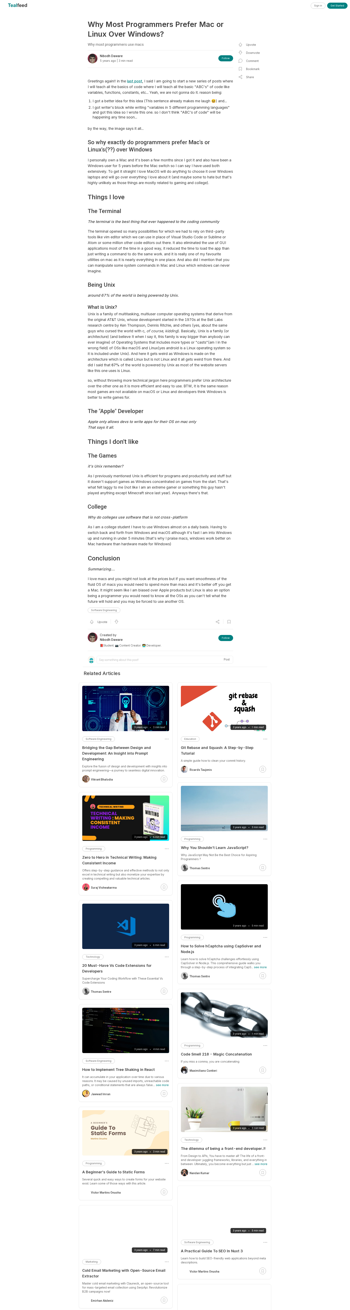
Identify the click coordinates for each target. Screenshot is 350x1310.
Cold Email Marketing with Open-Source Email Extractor (123, 1273)
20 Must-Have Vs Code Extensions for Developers (117, 968)
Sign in (318, 5)
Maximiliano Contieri (203, 1070)
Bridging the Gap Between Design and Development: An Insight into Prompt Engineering (116, 753)
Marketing (92, 1261)
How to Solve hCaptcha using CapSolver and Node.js (221, 949)
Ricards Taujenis (201, 769)
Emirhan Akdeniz (102, 1300)
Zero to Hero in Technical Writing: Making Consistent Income (119, 860)
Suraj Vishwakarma (104, 887)
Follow (226, 58)
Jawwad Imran (100, 1094)
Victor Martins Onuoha (204, 1271)
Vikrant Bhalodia (102, 779)
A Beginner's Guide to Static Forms (113, 1172)
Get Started (337, 5)
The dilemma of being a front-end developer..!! (223, 1148)
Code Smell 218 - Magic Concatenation (216, 1054)
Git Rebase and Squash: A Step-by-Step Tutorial (217, 750)
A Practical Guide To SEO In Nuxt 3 (212, 1251)
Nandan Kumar (199, 1173)
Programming (192, 838)
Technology (191, 1139)
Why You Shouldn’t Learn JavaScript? (214, 848)
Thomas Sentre (200, 868)
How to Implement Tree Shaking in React (118, 1069)
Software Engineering (104, 610)
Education (190, 738)
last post (134, 81)
